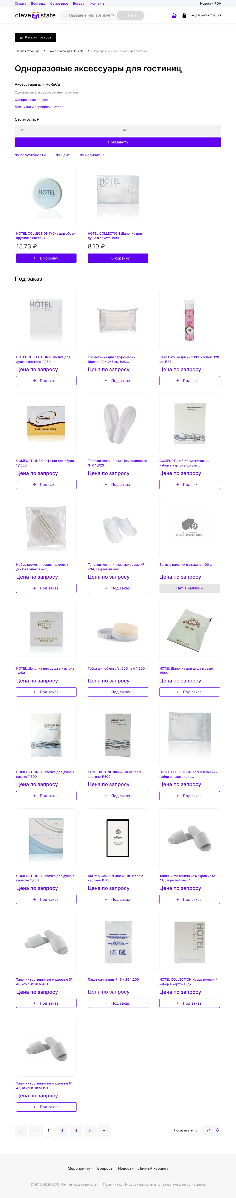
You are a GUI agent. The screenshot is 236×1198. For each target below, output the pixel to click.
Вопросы (105, 1168)
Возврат (79, 4)
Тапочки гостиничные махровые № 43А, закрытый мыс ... (116, 567)
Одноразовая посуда (31, 100)
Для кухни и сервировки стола (39, 107)
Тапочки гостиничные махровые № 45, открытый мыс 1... (44, 1085)
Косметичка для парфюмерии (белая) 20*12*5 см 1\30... (112, 359)
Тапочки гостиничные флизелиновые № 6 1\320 (117, 463)
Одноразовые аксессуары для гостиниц (121, 51)
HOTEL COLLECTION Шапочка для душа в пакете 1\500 (115, 236)
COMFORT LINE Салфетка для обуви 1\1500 (45, 463)
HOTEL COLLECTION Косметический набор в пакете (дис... (188, 774)
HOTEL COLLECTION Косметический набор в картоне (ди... (188, 982)
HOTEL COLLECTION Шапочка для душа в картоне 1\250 (43, 359)
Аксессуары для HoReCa (66, 51)
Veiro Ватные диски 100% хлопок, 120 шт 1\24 (189, 359)
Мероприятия (80, 1168)
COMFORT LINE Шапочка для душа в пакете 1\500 (45, 774)
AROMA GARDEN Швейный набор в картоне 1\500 (115, 878)
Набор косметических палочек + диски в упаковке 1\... (42, 567)
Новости (125, 1168)
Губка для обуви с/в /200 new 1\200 (116, 668)
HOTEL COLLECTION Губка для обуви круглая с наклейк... (45, 236)
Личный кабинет (153, 1168)
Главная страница (27, 51)
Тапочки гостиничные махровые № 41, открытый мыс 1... (187, 878)
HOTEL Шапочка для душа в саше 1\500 (186, 671)
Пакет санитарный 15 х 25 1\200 (113, 980)
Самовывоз (59, 4)
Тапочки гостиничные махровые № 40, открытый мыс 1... (44, 982)
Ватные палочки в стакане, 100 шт (186, 565)
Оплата (20, 4)
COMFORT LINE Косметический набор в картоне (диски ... (184, 463)
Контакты (97, 4)
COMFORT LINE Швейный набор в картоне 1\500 (114, 774)
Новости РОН (210, 4)
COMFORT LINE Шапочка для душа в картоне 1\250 (45, 878)
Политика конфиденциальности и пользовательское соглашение (154, 1184)
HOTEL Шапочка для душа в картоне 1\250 (45, 671)
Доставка (38, 4)
